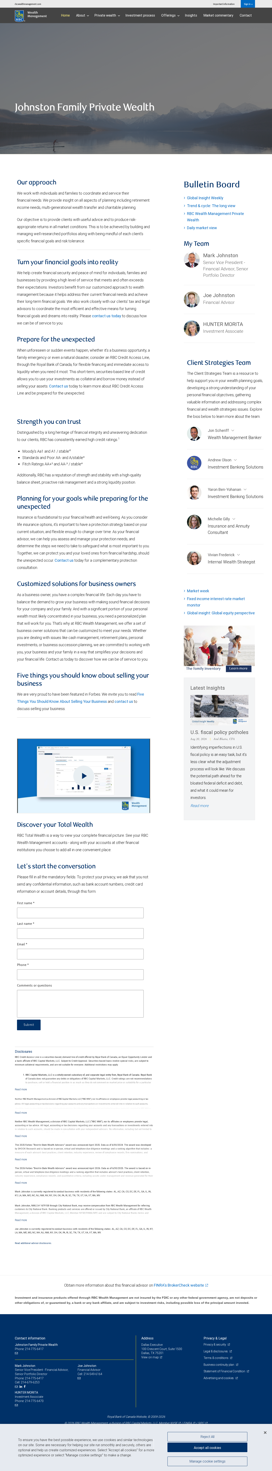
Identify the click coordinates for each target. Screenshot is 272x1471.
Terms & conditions (216, 1358)
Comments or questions (34, 985)
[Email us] (17, 1353)
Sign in (247, 4)
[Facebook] (25, 1387)
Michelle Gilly (219, 519)
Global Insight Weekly (205, 197)
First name (26, 903)
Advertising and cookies (219, 1378)
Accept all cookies (207, 1448)
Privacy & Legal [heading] (215, 1338)
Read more (199, 805)
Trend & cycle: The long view (211, 205)
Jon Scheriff (219, 430)
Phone (23, 965)
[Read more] (21, 1089)
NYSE (173, 1423)
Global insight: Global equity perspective (221, 613)
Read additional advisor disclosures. (33, 1243)
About (81, 15)
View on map (150, 1357)
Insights (191, 15)
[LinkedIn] (21, 1387)
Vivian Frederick (221, 554)
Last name (25, 924)
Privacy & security (215, 1344)
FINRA (187, 1423)
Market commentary (218, 15)
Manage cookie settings (207, 1461)
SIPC (201, 1423)
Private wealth (105, 15)
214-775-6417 (34, 1378)
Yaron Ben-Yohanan (225, 489)
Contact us (58, 386)
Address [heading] (147, 1338)
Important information (224, 4)
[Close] (265, 1432)
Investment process (140, 15)
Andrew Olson (220, 460)
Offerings (168, 15)
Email (22, 944)
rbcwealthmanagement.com (28, 4)
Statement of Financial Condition (225, 1371)
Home (65, 15)
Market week (198, 590)
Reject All (207, 1437)
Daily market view (202, 227)
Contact (246, 15)
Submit (29, 1025)
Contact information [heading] (30, 1338)
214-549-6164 (93, 1374)
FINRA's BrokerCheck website (179, 1285)
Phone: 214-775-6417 (29, 1349)
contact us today (106, 315)
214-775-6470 (34, 1401)
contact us (124, 701)
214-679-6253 (30, 1382)
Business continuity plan (219, 1365)
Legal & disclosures (216, 1351)
